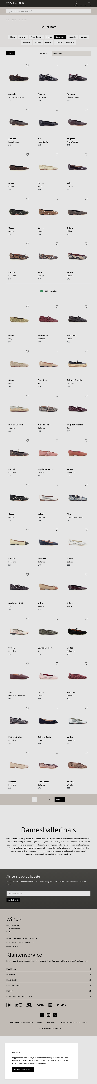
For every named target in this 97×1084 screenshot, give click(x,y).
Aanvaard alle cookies (22, 1069)
